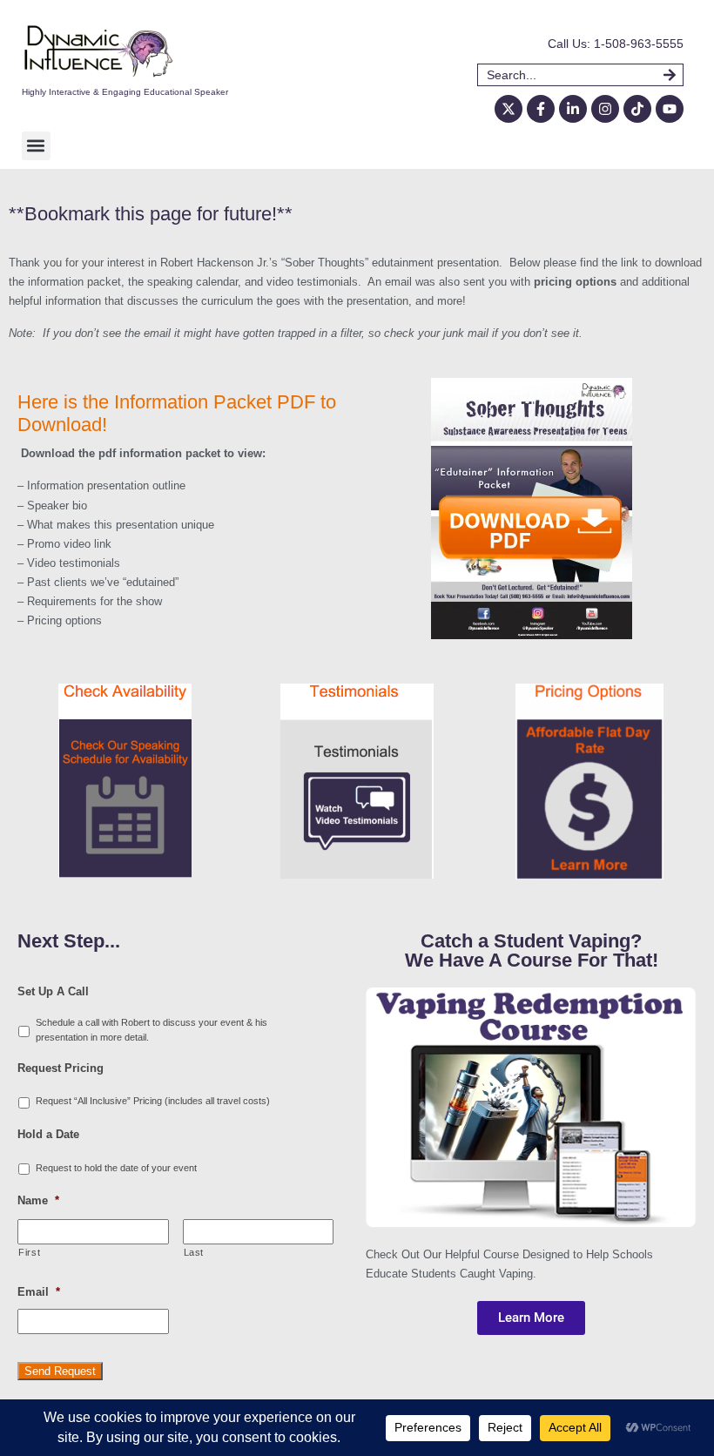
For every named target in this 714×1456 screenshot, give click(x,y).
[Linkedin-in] (573, 109)
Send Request (60, 1371)
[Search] (673, 75)
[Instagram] (605, 109)
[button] (36, 145)
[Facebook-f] (541, 109)
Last (194, 1252)
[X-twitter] (508, 109)
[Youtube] (670, 109)
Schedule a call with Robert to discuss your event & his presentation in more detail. (151, 1029)
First (29, 1252)
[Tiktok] (637, 109)
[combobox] (570, 75)
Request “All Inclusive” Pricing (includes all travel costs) (153, 1100)
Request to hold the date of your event (116, 1168)
